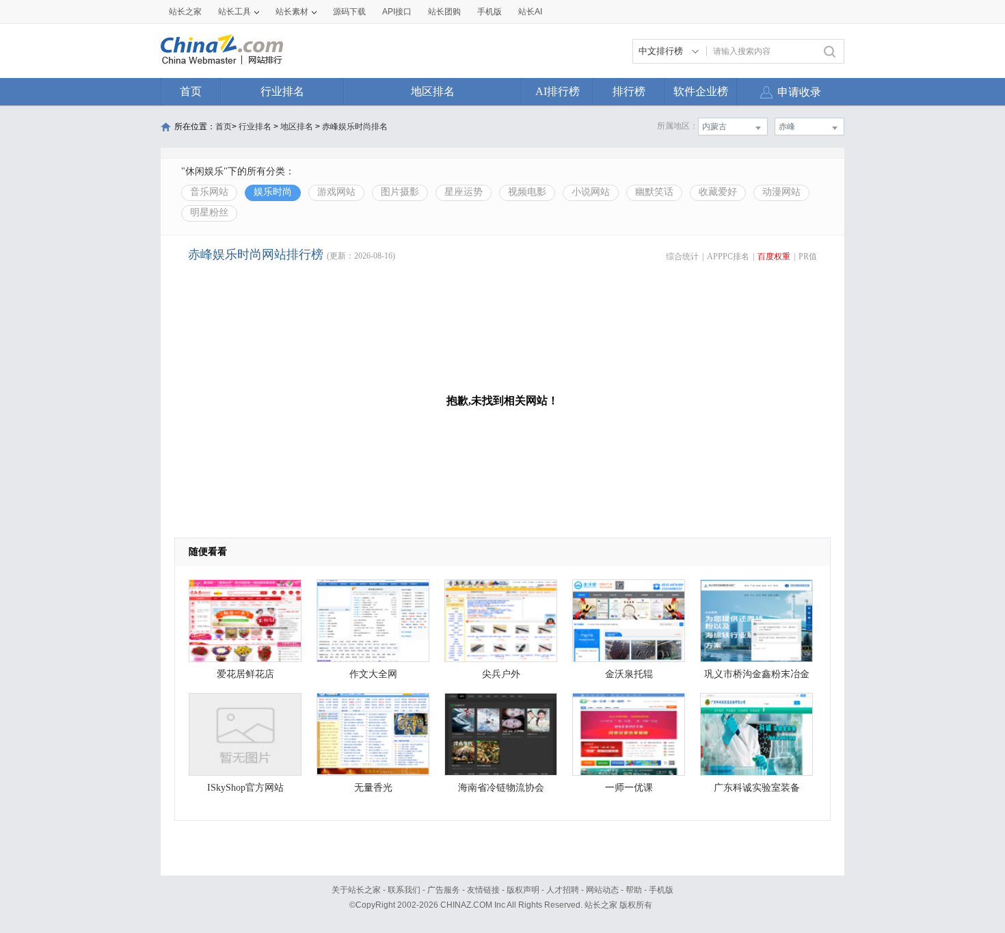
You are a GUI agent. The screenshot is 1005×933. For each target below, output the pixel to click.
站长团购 (444, 11)
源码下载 (349, 11)
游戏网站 (336, 192)
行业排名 (282, 91)
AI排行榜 (557, 91)
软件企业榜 (700, 91)
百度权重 (774, 256)
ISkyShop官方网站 (245, 788)
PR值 (808, 256)
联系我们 (404, 890)
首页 (191, 91)
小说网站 (591, 192)
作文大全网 (373, 674)
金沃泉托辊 (629, 674)
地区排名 (433, 91)
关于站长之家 (356, 890)
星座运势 (463, 192)
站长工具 (234, 11)
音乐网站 (209, 192)
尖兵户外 (501, 674)
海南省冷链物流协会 (501, 788)
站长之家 (185, 11)
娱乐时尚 (273, 192)
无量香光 (373, 788)
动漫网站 (781, 192)
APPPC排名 (728, 256)
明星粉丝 (209, 212)
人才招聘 (562, 890)
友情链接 (483, 890)
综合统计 (682, 256)
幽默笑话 (654, 192)
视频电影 (527, 192)
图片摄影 (400, 192)
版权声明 (523, 890)
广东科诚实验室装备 (757, 788)
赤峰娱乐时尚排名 (355, 126)
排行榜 (629, 91)
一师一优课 (629, 788)
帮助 (634, 890)
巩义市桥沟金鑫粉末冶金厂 (756, 677)
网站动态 (602, 890)
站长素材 (292, 11)
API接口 (397, 11)
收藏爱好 (718, 192)
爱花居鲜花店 (245, 674)
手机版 (661, 890)
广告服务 (443, 890)
